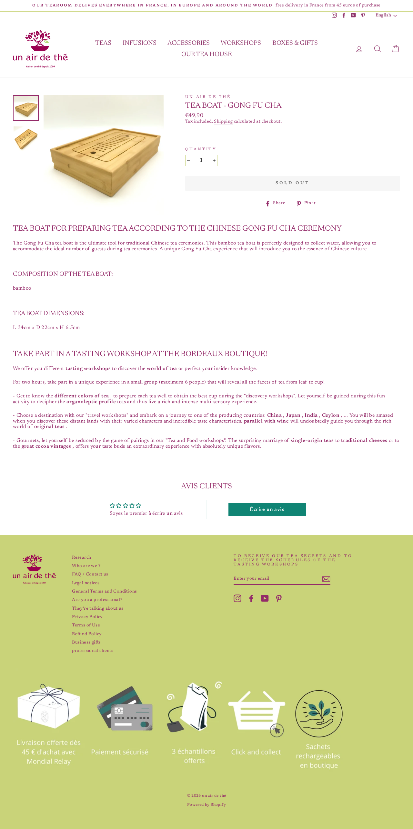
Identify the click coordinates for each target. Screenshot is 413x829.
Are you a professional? (97, 600)
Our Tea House (206, 54)
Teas (103, 43)
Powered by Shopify (206, 805)
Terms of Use (86, 625)
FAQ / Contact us (90, 574)
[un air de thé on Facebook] (251, 598)
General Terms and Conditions (104, 591)
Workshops (241, 43)
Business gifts (86, 642)
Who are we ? (86, 566)
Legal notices (85, 583)
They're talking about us (98, 608)
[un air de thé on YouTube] (265, 598)
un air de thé (208, 97)
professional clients (92, 651)
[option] (206, 5)
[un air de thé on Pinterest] (279, 598)
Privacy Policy (87, 617)
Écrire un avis (267, 509)
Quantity (201, 149)
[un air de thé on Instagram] (237, 598)
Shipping (223, 121)
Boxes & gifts (295, 43)
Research (81, 557)
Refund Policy (87, 634)
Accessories (188, 43)
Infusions (139, 43)
